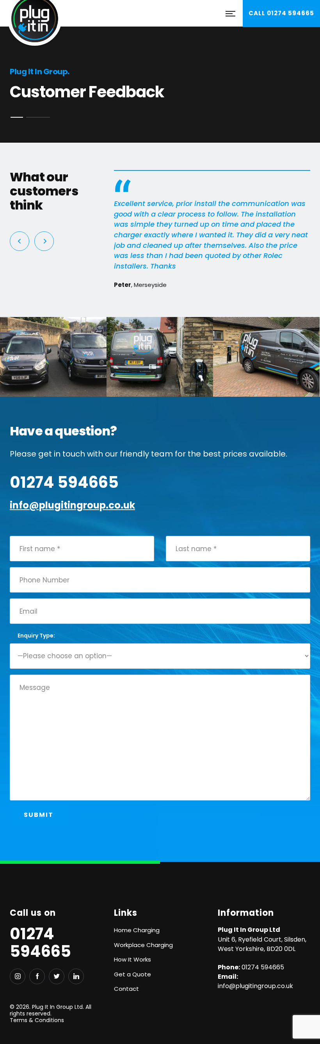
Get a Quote (132, 974)
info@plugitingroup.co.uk (72, 505)
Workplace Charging (143, 945)
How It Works (132, 959)
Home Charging (137, 930)
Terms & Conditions (37, 1020)
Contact (126, 989)
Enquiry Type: (36, 635)
